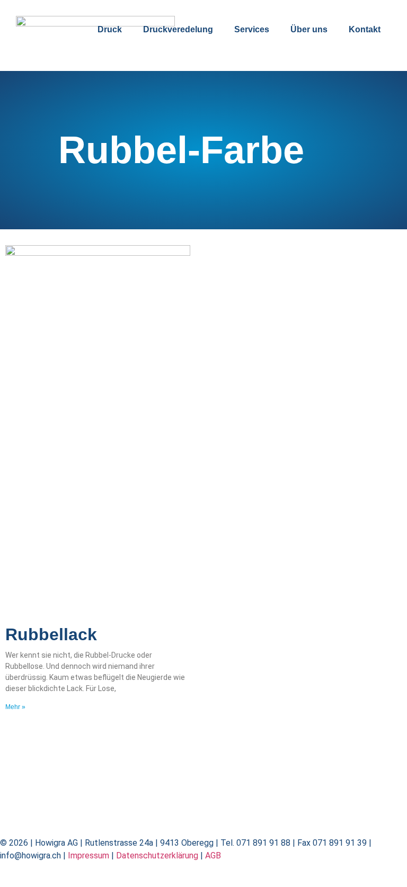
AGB (213, 855)
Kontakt (365, 29)
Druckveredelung (178, 29)
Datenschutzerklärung (157, 855)
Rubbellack (51, 634)
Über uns (309, 29)
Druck (110, 29)
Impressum (88, 855)
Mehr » (15, 707)
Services (251, 29)
